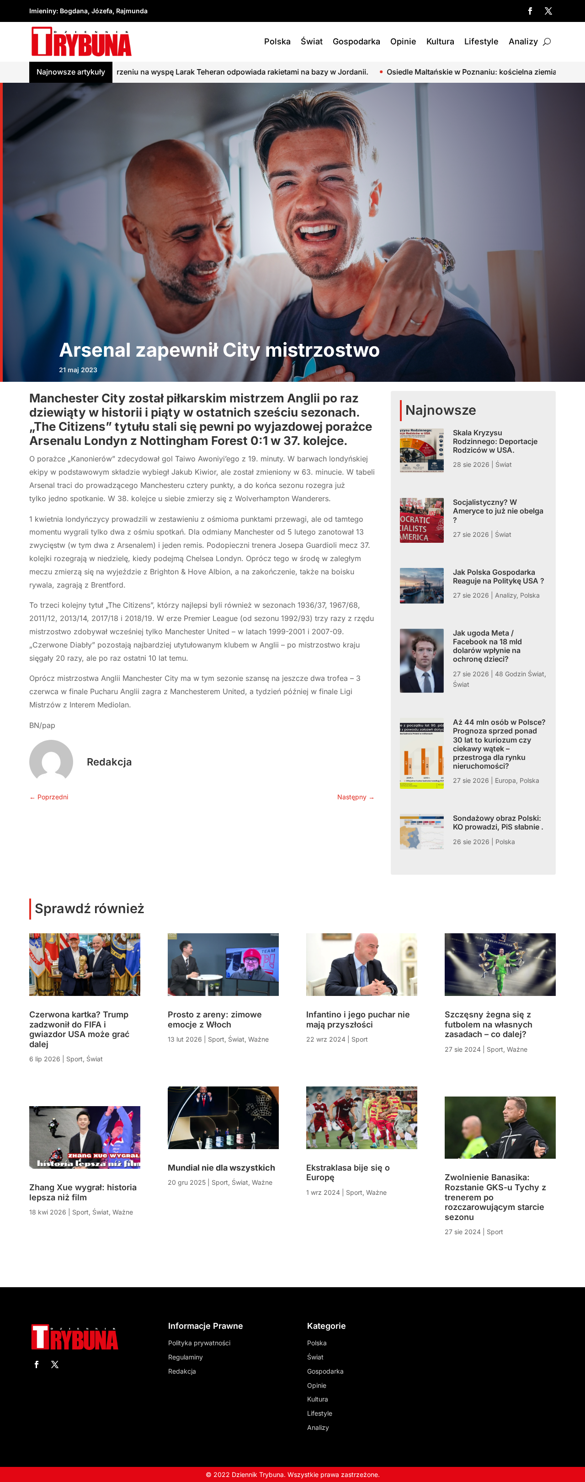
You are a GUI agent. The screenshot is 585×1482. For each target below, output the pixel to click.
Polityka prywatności (199, 1343)
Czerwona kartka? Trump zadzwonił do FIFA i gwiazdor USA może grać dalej (79, 1029)
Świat (312, 41)
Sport (74, 1059)
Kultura (440, 41)
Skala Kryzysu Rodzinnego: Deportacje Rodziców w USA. (495, 441)
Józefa (101, 11)
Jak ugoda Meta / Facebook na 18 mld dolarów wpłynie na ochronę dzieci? (487, 646)
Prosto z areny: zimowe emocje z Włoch (215, 1019)
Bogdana (74, 11)
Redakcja (109, 762)
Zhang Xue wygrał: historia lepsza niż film (83, 1192)
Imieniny (42, 11)
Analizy (523, 41)
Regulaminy (185, 1357)
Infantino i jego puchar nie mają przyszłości (358, 1019)
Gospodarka (356, 41)
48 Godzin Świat (519, 674)
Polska (277, 41)
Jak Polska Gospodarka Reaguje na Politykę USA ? (498, 576)
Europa (505, 780)
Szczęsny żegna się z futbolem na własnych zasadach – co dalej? (488, 1024)
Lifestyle (481, 41)
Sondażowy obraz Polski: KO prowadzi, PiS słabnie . (498, 822)
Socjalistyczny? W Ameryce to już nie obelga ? (498, 511)
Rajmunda (132, 11)
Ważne (122, 1212)
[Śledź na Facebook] (530, 11)
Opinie (403, 41)
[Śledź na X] (548, 11)
